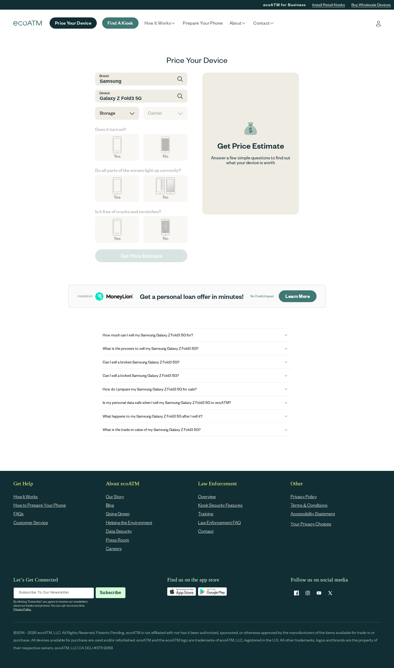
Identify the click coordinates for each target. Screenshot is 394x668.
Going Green (118, 514)
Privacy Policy (304, 496)
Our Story (115, 496)
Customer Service (30, 522)
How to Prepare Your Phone (39, 505)
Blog (110, 505)
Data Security (119, 531)
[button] (160, 23)
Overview (207, 496)
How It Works (25, 496)
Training (205, 514)
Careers (114, 548)
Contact (206, 531)
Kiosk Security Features (220, 505)
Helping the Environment (129, 522)
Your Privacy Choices (311, 524)
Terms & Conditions (309, 505)
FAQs (18, 514)
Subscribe (110, 592)
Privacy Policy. (22, 609)
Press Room (117, 540)
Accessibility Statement (313, 514)
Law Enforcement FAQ (219, 522)
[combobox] (141, 79)
